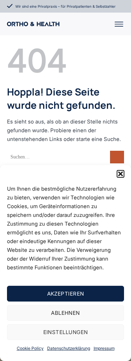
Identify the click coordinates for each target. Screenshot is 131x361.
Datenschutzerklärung (68, 348)
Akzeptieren (65, 293)
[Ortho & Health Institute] (33, 24)
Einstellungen (65, 332)
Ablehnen (65, 313)
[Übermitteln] (117, 157)
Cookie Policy (30, 348)
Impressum (104, 348)
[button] (120, 173)
